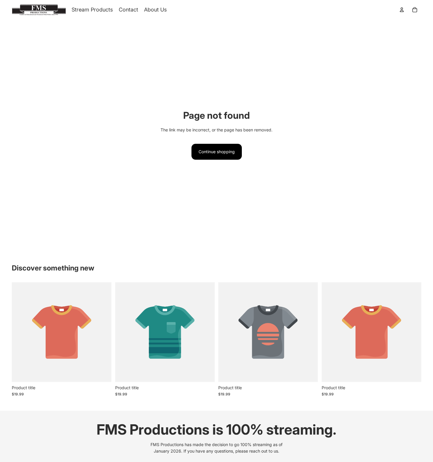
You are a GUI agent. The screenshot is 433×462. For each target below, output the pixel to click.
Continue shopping (217, 151)
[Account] (401, 9)
